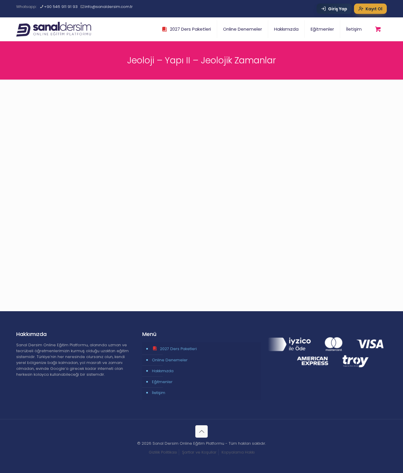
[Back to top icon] (201, 431)
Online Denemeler (170, 360)
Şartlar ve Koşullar (199, 452)
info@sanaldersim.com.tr (109, 6)
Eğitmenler (162, 382)
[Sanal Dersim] (57, 29)
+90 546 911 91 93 (61, 6)
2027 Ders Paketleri (178, 349)
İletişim (158, 392)
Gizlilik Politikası (163, 452)
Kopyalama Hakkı (238, 452)
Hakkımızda (162, 371)
